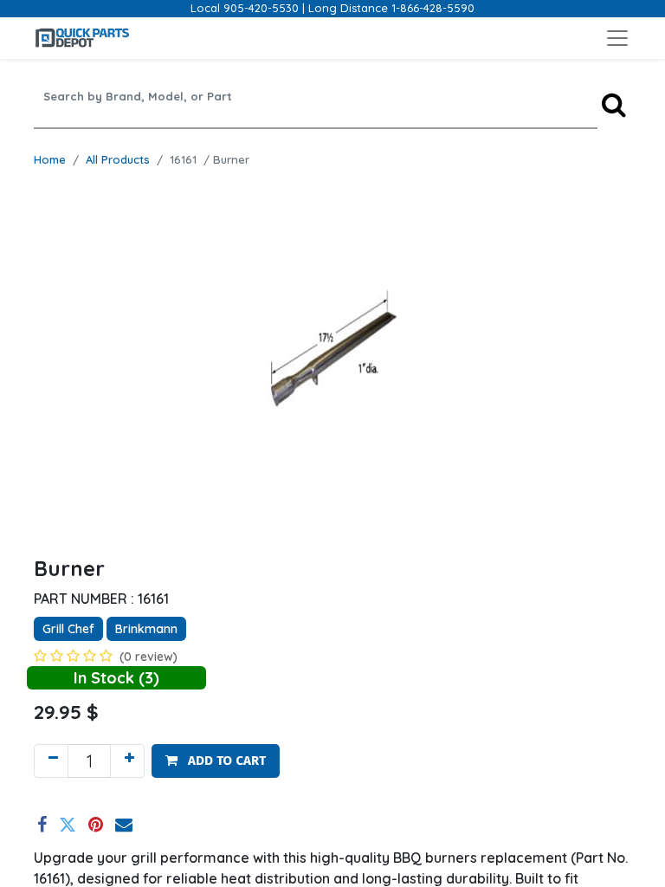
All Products (118, 159)
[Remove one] (51, 761)
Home (50, 159)
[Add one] (127, 761)
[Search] (614, 104)
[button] (216, 761)
